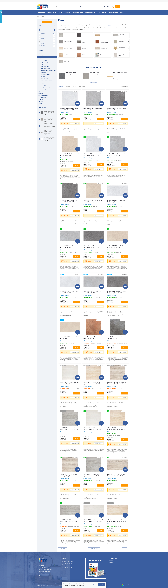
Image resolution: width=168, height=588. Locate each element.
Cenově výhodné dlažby (45, 87)
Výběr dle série (42, 53)
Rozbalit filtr (46, 22)
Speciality (41, 93)
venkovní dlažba (112, 27)
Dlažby (40, 57)
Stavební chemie (42, 97)
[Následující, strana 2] (124, 549)
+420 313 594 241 (68, 567)
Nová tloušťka (47, 45)
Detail (76, 119)
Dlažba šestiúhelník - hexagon (46, 80)
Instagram (111, 562)
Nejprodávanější (82, 86)
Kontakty (38, 1)
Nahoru (63, 548)
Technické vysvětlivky (43, 573)
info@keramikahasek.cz (68, 561)
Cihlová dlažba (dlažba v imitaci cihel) (48, 70)
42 (128, 548)
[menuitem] (41, 12)
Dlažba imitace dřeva (45, 62)
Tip (47, 41)
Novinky (51, 1)
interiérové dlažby (108, 25)
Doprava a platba (42, 567)
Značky (40, 103)
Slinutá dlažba (43, 72)
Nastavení (91, 584)
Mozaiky (41, 91)
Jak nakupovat (41, 575)
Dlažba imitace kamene (45, 64)
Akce (47, 36)
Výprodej (47, 43)
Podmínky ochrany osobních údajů (45, 569)
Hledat (81, 6)
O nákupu (43, 1)
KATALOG (56, 1)
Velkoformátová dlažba (45, 74)
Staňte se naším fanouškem (69, 570)
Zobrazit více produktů (93, 82)
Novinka (47, 38)
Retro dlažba (43, 82)
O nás (40, 563)
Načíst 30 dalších (94, 548)
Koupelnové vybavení (43, 95)
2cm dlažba (43, 76)
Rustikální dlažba (44, 84)
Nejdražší (74, 86)
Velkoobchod (41, 561)
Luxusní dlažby (43, 89)
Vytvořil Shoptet (128, 584)
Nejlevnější (68, 86)
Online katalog (41, 565)
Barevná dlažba (44, 85)
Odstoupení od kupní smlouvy (44, 571)
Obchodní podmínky (43, 578)
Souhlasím (101, 584)
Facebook (111, 560)
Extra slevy (41, 99)
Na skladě (47, 33)
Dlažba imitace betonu (45, 66)
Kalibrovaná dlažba (44, 78)
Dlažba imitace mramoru (45, 68)
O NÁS (47, 1)
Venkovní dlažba (44, 58)
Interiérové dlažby (44, 60)
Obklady (41, 55)
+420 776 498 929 (68, 563)
